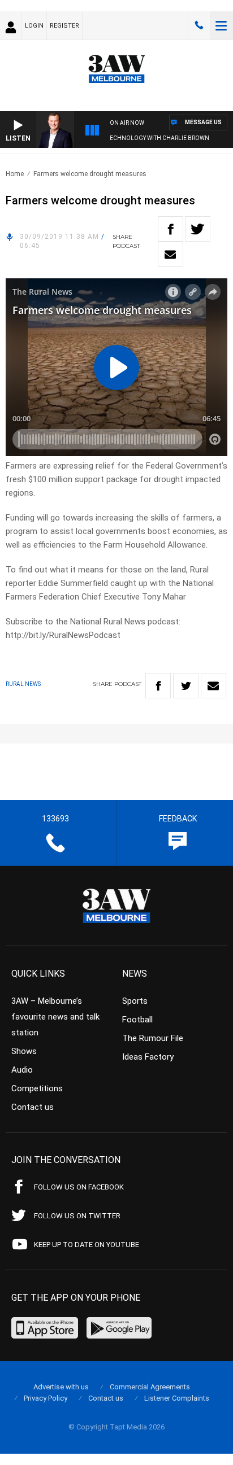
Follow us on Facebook (79, 1187)
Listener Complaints (176, 1398)
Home (15, 174)
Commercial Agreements (150, 1387)
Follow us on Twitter (77, 1216)
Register (64, 25)
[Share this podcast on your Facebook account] (170, 229)
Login (34, 25)
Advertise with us (61, 1387)
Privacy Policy (45, 1398)
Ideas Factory (148, 1057)
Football (137, 1019)
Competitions (37, 1088)
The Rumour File (152, 1038)
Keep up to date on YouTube (86, 1244)
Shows (24, 1051)
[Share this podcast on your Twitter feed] (197, 229)
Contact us (32, 1107)
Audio (22, 1070)
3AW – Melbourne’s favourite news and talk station (55, 1017)
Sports (135, 1001)
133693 (199, 25)
